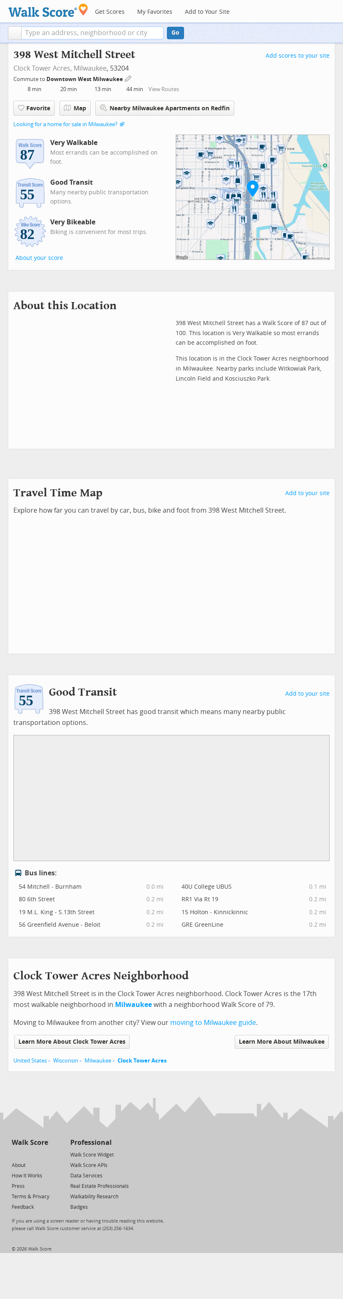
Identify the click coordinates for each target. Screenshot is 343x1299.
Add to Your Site (207, 11)
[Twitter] (16, 1154)
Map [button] (80, 108)
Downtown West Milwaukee (85, 79)
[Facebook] (29, 1154)
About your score (39, 258)
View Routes (163, 89)
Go (175, 32)
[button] (15, 33)
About (19, 1165)
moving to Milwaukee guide (213, 1023)
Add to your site (307, 493)
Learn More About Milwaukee (282, 1041)
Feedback (23, 1207)
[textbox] (92, 33)
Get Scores (110, 11)
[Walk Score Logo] (48, 10)
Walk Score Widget (92, 1155)
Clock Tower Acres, (42, 68)
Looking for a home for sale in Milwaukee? (65, 124)
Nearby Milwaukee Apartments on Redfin (170, 108)
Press (18, 1186)
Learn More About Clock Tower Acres (71, 1041)
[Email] (42, 1154)
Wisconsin (65, 1061)
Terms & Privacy (30, 1197)
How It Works (27, 1176)
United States (30, 1061)
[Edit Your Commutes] (128, 78)
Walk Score (30, 1142)
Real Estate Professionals (99, 1186)
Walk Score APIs (89, 1165)
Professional (91, 1142)
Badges (79, 1207)
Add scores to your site (298, 55)
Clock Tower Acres (142, 1061)
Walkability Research (94, 1197)
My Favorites (154, 11)
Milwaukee (90, 68)
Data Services (86, 1176)
